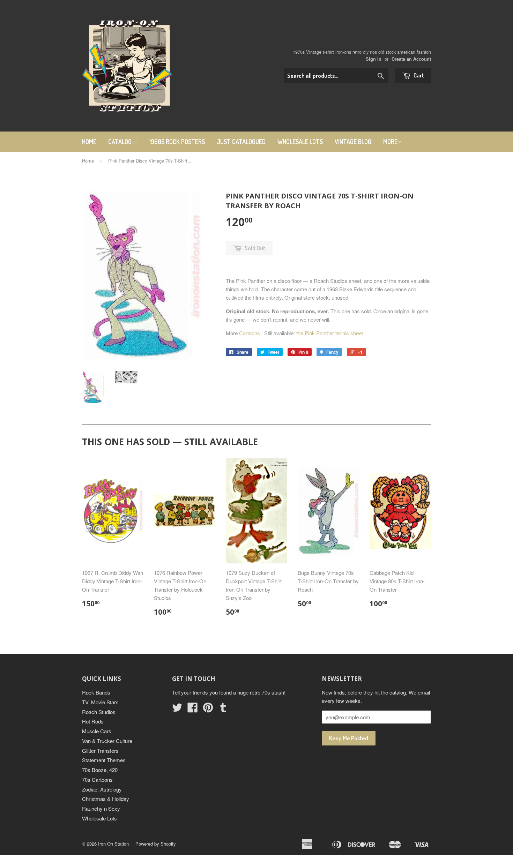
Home (89, 141)
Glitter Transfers (100, 750)
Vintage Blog (353, 141)
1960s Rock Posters (177, 141)
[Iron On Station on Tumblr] (223, 709)
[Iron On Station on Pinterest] (208, 709)
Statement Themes (104, 760)
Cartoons (249, 333)
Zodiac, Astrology (102, 789)
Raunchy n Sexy (101, 808)
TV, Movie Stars (100, 702)
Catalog (120, 141)
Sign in (373, 59)
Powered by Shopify (155, 843)
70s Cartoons (97, 779)
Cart (418, 75)
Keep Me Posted (348, 738)
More (390, 141)
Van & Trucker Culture (107, 740)
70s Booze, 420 (100, 769)
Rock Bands (96, 692)
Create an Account (411, 59)
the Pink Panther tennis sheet (329, 333)
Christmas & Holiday (105, 798)
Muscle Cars (96, 731)
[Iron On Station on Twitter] (177, 709)
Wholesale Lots (300, 141)
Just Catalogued (241, 141)
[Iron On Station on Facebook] (192, 709)
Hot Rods (93, 721)
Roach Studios (99, 711)
